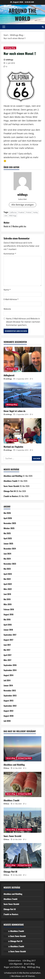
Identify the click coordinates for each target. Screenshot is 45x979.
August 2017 (8, 639)
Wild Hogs (12, 215)
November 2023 (10, 563)
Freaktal (21, 212)
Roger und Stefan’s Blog (14, 967)
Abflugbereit (9, 375)
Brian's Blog (11, 758)
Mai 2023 (7, 568)
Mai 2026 (7, 513)
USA (5, 215)
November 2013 (10, 690)
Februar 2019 (9, 609)
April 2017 (7, 655)
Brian (7, 768)
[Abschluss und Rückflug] (22, 748)
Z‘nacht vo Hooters (11, 496)
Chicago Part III (10, 491)
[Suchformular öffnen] (43, 27)
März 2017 (7, 660)
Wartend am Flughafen (13, 446)
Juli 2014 (7, 680)
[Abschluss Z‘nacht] (22, 784)
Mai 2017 (7, 649)
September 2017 (10, 634)
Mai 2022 (7, 579)
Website (7, 309)
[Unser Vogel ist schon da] (22, 395)
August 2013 (8, 700)
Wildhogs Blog (10, 48)
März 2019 (8, 604)
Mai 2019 (7, 599)
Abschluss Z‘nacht (10, 480)
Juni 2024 (7, 553)
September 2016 (10, 665)
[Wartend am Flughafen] (22, 430)
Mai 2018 (7, 619)
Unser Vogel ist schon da (14, 411)
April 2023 (8, 573)
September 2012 (10, 705)
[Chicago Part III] (22, 855)
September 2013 (10, 695)
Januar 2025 (8, 543)
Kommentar (10, 253)
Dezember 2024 (10, 548)
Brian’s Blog (29, 964)
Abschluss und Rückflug (13, 475)
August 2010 (8, 715)
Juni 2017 (7, 644)
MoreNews (16, 976)
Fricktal (28, 212)
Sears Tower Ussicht (11, 486)
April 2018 (8, 624)
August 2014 (8, 675)
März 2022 (8, 589)
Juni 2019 (7, 594)
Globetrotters (14, 960)
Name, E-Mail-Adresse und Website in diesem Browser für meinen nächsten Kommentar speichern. (23, 321)
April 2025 (8, 538)
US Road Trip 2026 (24, 758)
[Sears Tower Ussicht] (22, 820)
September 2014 (10, 670)
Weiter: (15, 224)
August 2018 (8, 614)
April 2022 (8, 584)
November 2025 (10, 523)
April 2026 (8, 518)
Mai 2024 (7, 558)
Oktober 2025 (9, 528)
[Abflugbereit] (22, 359)
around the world (22, 14)
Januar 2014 (8, 685)
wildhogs (9, 60)
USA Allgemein (15, 964)
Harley (35, 212)
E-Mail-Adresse (11, 299)
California (13, 212)
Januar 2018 (8, 629)
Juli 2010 (7, 720)
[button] (3, 26)
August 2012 (8, 710)
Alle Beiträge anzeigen (22, 204)
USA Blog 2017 (29, 960)
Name (7, 289)
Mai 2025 (7, 533)
